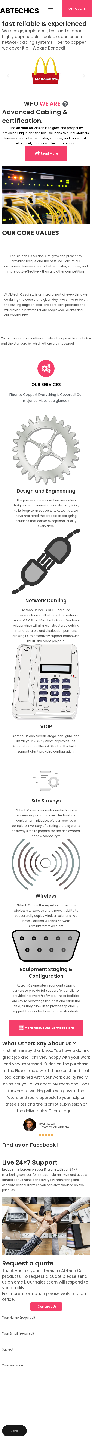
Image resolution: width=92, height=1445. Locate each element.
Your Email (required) (18, 1333)
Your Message (12, 1365)
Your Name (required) (18, 1317)
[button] (8, 75)
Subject (7, 1349)
